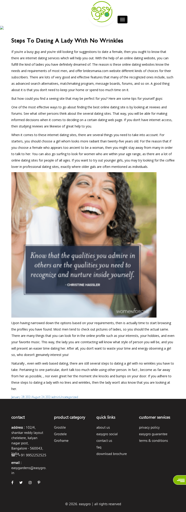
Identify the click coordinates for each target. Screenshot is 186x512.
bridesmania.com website (102, 71)
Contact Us (104, 440)
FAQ (98, 447)
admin (55, 396)
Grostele (60, 434)
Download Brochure (111, 454)
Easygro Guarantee (153, 434)
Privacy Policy (149, 427)
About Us (103, 427)
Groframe (61, 440)
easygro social (107, 434)
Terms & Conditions (153, 440)
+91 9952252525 (32, 455)
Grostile (60, 427)
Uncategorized (68, 396)
